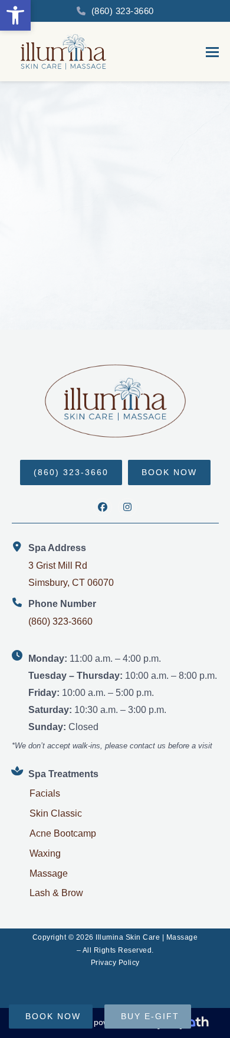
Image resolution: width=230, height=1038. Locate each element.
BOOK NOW (169, 472)
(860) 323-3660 (122, 11)
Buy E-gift (150, 1016)
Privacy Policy (115, 963)
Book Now (53, 1016)
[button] (15, 15)
